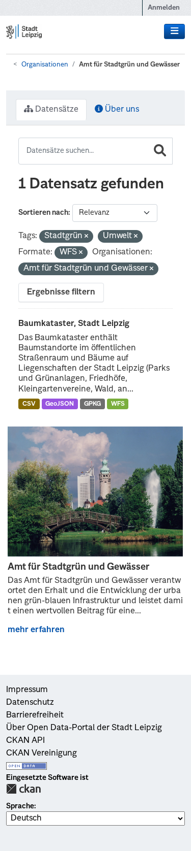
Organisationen (44, 64)
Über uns (121, 110)
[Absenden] (160, 151)
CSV (29, 404)
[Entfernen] (86, 237)
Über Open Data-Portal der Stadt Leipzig (84, 728)
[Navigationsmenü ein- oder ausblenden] (174, 31)
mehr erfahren (36, 630)
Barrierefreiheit (35, 715)
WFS (118, 404)
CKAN (23, 788)
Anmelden (164, 8)
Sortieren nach (43, 212)
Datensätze (55, 110)
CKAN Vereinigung (41, 753)
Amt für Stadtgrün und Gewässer (129, 64)
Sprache (20, 806)
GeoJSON (59, 404)
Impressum (27, 690)
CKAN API (25, 741)
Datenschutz (30, 703)
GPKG (92, 404)
